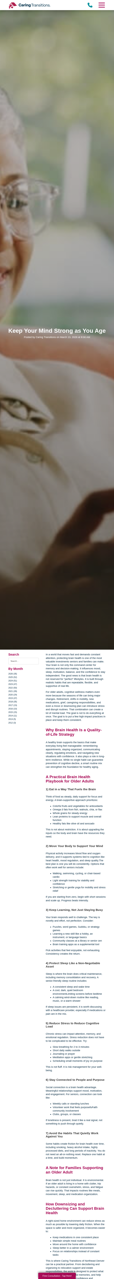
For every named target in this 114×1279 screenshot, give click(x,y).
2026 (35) (12, 674)
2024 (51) (12, 680)
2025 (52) (12, 677)
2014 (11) (12, 715)
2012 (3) (12, 723)
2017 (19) (12, 705)
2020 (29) (12, 694)
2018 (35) (12, 701)
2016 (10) (12, 709)
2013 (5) (12, 719)
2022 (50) (12, 688)
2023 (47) (12, 684)
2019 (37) (12, 698)
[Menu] (101, 5)
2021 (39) (12, 691)
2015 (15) (12, 712)
